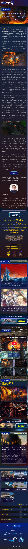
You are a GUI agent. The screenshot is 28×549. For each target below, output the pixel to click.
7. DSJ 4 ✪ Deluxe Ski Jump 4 (6, 509)
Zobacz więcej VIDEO (14, 356)
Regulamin (7, 546)
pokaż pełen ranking (22, 469)
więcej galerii (23, 380)
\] (25, 433)
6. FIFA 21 (3, 507)
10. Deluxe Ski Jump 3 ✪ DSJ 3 (7, 517)
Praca (24, 545)
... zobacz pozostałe (5, 519)
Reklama (4, 545)
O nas (8, 545)
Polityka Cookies (14, 546)
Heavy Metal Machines (8, 28)
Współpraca (19, 545)
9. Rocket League (4, 514)
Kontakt (21, 546)
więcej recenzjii (23, 261)
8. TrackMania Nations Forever (7, 512)
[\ (14, 433)
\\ (16, 433)
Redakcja (13, 545)
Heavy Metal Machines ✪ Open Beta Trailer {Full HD (19, 330)
